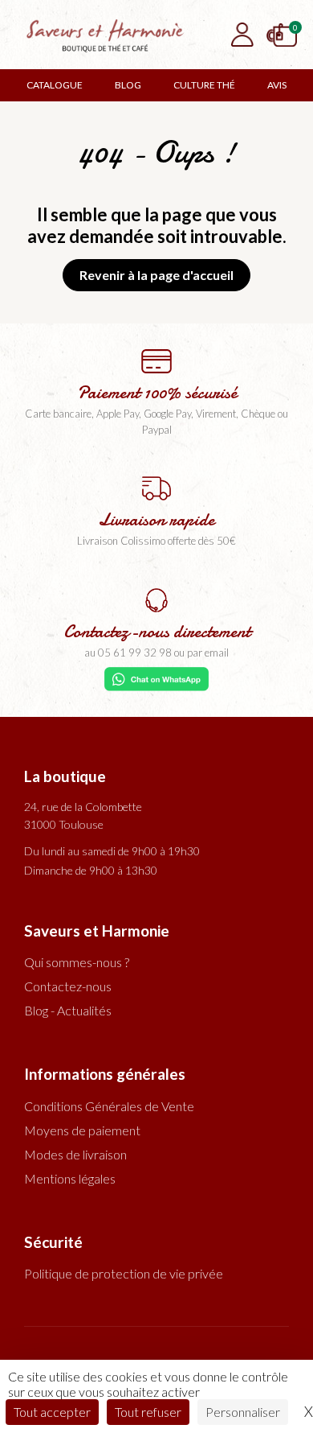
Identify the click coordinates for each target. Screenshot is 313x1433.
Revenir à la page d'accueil (156, 274)
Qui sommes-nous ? (76, 962)
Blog (128, 85)
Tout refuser (148, 1411)
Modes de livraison (75, 1154)
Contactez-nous (68, 986)
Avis (277, 85)
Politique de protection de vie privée (123, 1273)
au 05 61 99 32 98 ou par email (156, 652)
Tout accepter (52, 1411)
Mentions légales (70, 1178)
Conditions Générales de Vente (109, 1106)
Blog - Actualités (68, 1010)
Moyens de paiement (82, 1130)
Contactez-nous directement (156, 632)
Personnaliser (242, 1411)
